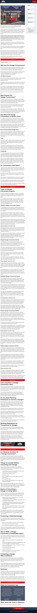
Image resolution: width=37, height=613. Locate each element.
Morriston (8, 604)
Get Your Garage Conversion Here (13, 582)
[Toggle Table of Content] (9, 62)
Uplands (19, 604)
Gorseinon (5, 604)
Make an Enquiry (18, 608)
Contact (34, 1)
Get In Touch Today (13, 449)
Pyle (11, 604)
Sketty (13, 604)
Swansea (16, 604)
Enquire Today (13, 186)
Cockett (2, 604)
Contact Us (12, 59)
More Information (12, 380)
